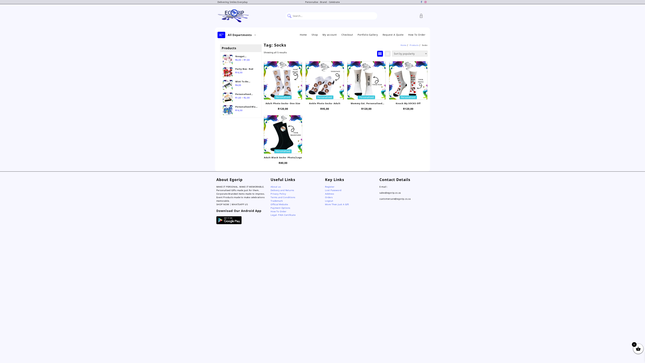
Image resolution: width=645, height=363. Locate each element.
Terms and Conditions (283, 197)
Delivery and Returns (282, 190)
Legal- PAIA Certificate (283, 214)
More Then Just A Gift (337, 204)
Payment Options (280, 207)
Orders (329, 197)
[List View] (388, 54)
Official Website (279, 204)
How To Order (278, 211)
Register (329, 186)
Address (329, 193)
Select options (283, 95)
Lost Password (333, 190)
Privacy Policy (278, 193)
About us (276, 186)
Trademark (277, 200)
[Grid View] (380, 54)
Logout (329, 200)
